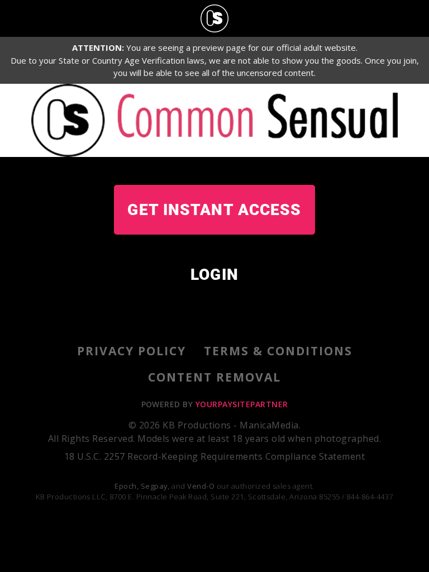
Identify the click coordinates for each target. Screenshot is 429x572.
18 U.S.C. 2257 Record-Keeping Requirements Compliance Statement (214, 456)
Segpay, (155, 486)
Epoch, (127, 486)
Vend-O (200, 486)
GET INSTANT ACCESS (214, 210)
